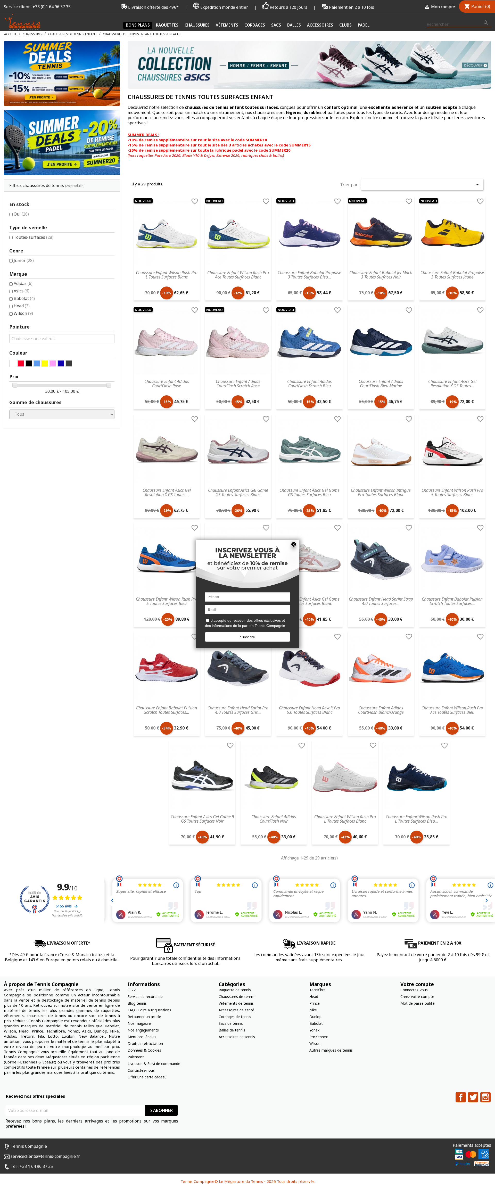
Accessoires (320, 25)
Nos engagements (143, 1030)
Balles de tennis (232, 1030)
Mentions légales (142, 1036)
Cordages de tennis (235, 1016)
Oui (21, 214)
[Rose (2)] (53, 363)
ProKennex (318, 1036)
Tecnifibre (317, 989)
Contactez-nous (141, 1070)
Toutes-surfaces (33, 237)
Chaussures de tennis (236, 996)
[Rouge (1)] (21, 363)
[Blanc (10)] (13, 363)
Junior (24, 260)
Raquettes (167, 25)
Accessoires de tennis (237, 1036)
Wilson (23, 313)
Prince (314, 1003)
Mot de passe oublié (417, 1003)
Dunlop (315, 1016)
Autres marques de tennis (331, 1050)
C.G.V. (132, 989)
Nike (313, 1009)
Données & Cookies (144, 1050)
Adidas (23, 283)
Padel (363, 25)
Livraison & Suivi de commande (154, 1063)
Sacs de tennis (231, 1023)
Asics (21, 291)
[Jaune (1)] (45, 363)
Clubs (345, 25)
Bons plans (138, 25)
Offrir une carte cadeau (147, 1077)
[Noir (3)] (29, 363)
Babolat (24, 298)
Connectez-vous (414, 989)
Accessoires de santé (236, 1009)
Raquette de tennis (235, 989)
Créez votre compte (417, 996)
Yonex (314, 1030)
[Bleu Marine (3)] (61, 363)
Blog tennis (137, 1003)
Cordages (254, 25)
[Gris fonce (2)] (69, 363)
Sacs (276, 25)
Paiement (136, 1056)
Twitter (473, 1097)
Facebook (461, 1097)
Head (22, 306)
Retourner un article (144, 1016)
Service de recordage (145, 996)
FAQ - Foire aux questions (149, 1009)
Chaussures (197, 25)
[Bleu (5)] (37, 363)
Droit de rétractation (145, 1043)
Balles (294, 25)
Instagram (485, 1097)
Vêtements (227, 25)
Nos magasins (140, 1023)
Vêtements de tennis (236, 1003)
